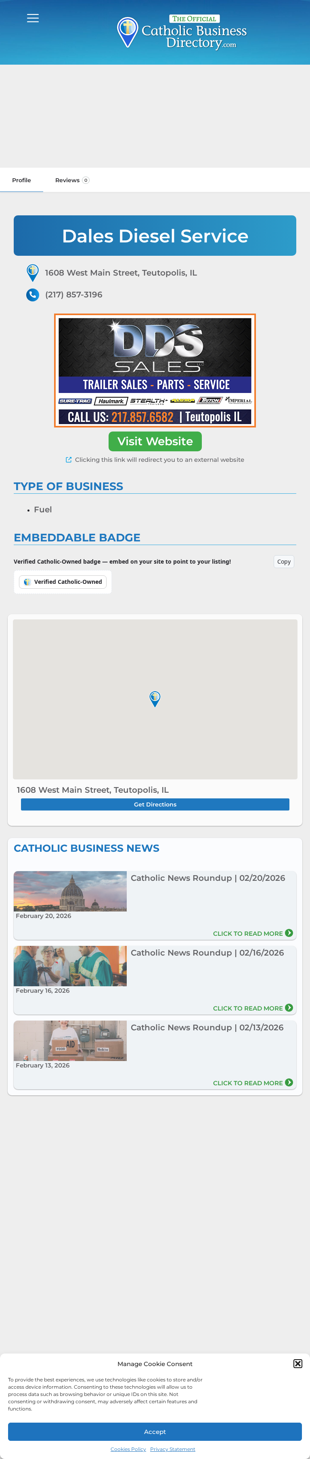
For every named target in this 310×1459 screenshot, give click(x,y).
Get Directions (155, 804)
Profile (21, 180)
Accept (155, 1432)
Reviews (71, 180)
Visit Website (155, 441)
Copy (284, 561)
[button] (298, 1364)
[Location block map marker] (155, 699)
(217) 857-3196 (74, 294)
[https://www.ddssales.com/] (155, 370)
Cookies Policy (128, 1449)
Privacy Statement (172, 1449)
